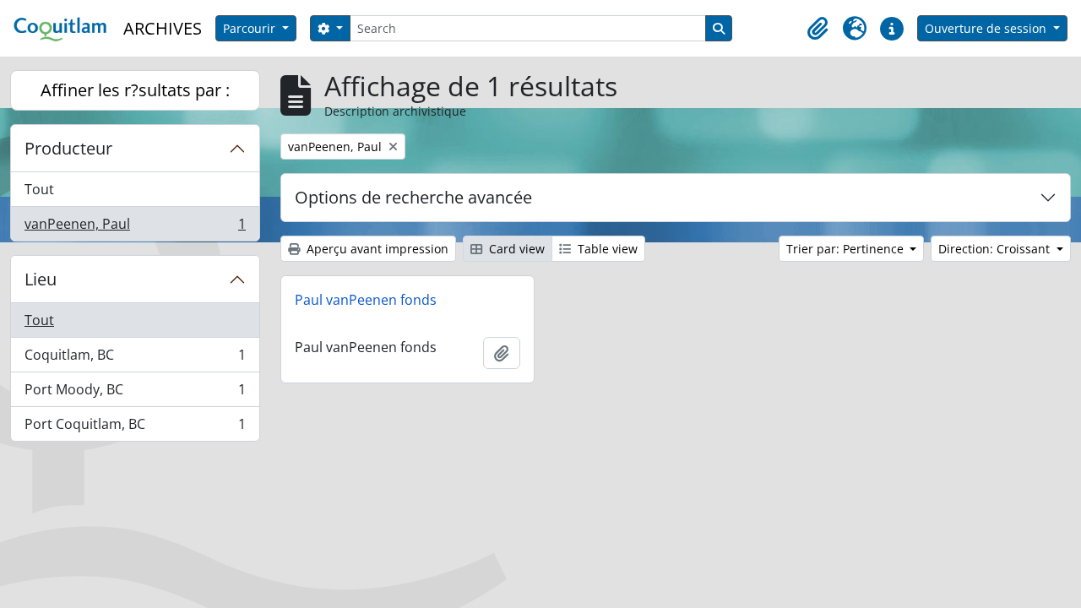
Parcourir (251, 28)
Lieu (40, 279)
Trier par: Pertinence (846, 249)
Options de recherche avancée (413, 197)
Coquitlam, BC (135, 358)
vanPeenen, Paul (135, 227)
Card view (515, 249)
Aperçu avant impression (375, 249)
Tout (39, 189)
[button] (817, 28)
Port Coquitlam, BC (135, 428)
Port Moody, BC (135, 393)
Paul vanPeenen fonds (366, 299)
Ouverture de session (987, 28)
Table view (606, 249)
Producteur (68, 148)
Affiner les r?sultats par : (135, 90)
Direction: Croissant (995, 249)
